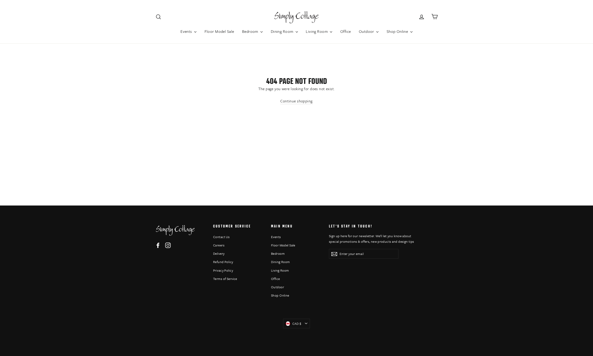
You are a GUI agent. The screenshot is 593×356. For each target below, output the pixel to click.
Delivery (218, 253)
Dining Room (282, 31)
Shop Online (398, 31)
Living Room (317, 31)
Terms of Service (225, 278)
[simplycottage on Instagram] (168, 245)
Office (345, 31)
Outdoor (367, 31)
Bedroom (250, 31)
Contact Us (221, 236)
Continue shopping (296, 101)
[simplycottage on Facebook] (158, 245)
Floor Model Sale (219, 31)
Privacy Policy (223, 270)
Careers (218, 245)
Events (186, 31)
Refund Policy (223, 261)
